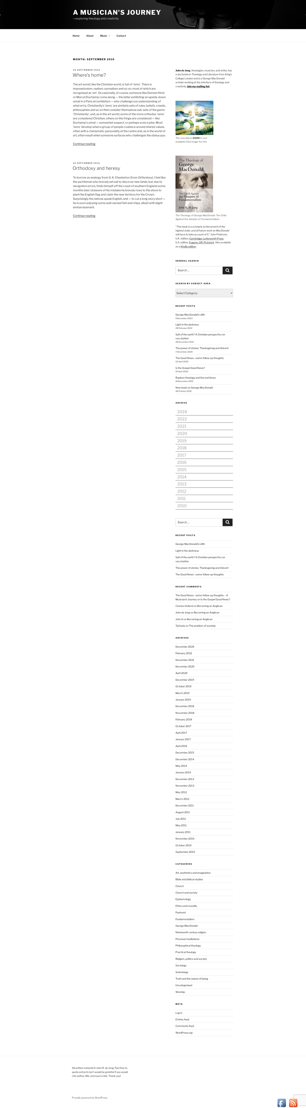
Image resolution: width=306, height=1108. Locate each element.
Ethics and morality (186, 905)
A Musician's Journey (117, 12)
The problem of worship (202, 625)
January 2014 (183, 772)
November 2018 (184, 712)
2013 (181, 484)
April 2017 (181, 732)
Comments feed (184, 1025)
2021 (181, 426)
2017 (181, 455)
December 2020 (184, 666)
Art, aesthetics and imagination (193, 872)
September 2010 (185, 851)
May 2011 (181, 825)
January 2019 (183, 699)
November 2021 (184, 659)
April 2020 (181, 673)
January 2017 (183, 739)
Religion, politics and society (191, 958)
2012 (181, 491)
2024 (182, 411)
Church (179, 886)
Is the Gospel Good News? (190, 367)
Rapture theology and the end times (195, 377)
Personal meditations (187, 938)
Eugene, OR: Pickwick (201, 242)
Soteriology (181, 972)
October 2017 (183, 726)
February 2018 (183, 719)
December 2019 (184, 679)
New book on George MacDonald (194, 387)
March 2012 (182, 798)
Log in (178, 1012)
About (90, 35)
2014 (181, 477)
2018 (182, 448)
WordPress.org (183, 1032)
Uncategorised (183, 985)
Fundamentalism (184, 919)
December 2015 (184, 752)
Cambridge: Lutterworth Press (206, 238)
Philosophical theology (188, 945)
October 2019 (183, 686)
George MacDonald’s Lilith (190, 314)
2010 (182, 505)
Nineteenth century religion (190, 932)
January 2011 (183, 832)
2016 (181, 462)
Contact (121, 35)
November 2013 (184, 785)
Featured (180, 912)
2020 (182, 433)
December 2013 (184, 779)
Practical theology (185, 952)
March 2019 (182, 693)
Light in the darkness (187, 324)
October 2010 (183, 845)
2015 (181, 469)
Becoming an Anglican (210, 605)
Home (76, 35)
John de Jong (182, 612)
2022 (182, 419)
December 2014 (184, 759)
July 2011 (180, 818)
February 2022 (183, 653)
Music (103, 35)
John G (179, 619)
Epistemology (183, 899)
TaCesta (180, 625)
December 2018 (184, 706)
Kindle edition (188, 246)
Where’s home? (89, 75)
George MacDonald (186, 925)
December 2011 (184, 805)
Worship (180, 991)
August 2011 (182, 812)
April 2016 (181, 745)
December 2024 (184, 646)
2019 (181, 440)
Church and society (186, 892)
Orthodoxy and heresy (96, 168)
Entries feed (182, 1019)
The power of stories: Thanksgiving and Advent (201, 348)
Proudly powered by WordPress (89, 1097)
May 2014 (181, 765)
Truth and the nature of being (191, 978)
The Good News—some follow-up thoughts (199, 357)
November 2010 (184, 838)
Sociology (180, 965)
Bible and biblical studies (189, 879)
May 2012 (181, 792)
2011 (181, 498)
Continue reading (84, 144)
